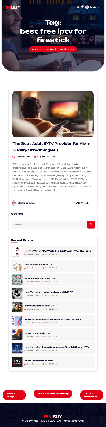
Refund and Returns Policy (53, 394)
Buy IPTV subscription (37, 333)
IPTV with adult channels (39, 306)
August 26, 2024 (46, 157)
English (93, 7)
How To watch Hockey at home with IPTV (48, 292)
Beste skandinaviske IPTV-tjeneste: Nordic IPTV (52, 319)
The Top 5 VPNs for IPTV (38, 264)
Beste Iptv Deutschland (38, 361)
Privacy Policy (11, 395)
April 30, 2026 (50, 254)
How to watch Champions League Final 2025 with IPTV (56, 347)
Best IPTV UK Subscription (39, 278)
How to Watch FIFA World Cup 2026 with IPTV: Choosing (57, 251)
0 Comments (23, 157)
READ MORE (81, 203)
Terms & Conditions (90, 395)
